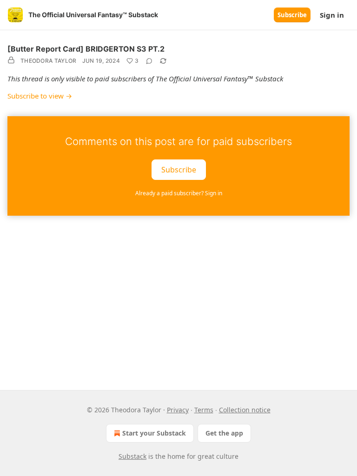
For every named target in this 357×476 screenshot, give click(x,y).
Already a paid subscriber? (178, 193)
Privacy (178, 409)
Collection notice (245, 409)
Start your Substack (154, 433)
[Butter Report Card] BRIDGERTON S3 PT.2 (86, 48)
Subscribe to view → (39, 95)
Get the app (224, 433)
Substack (132, 456)
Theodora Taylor (48, 60)
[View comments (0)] (149, 60)
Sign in (332, 15)
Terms (203, 409)
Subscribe (292, 15)
